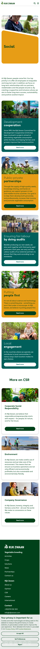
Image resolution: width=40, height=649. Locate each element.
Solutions (8, 564)
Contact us (9, 575)
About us (8, 585)
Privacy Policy (10, 629)
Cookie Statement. (24, 629)
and (18, 629)
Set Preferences (20, 639)
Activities (8, 556)
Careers (8, 596)
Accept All (20, 633)
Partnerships (9, 572)
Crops (7, 560)
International (10, 600)
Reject (20, 644)
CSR (6, 592)
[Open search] (35, 3)
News (7, 568)
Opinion (8, 589)
